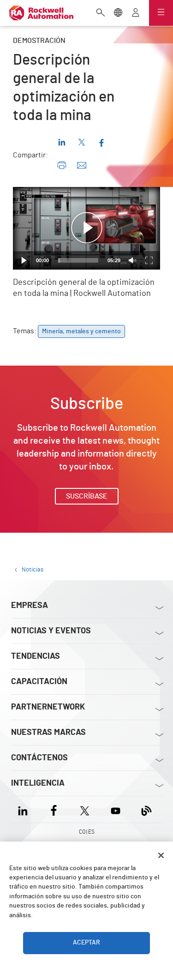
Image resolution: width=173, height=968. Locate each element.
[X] (85, 809)
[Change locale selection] (118, 13)
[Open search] (100, 13)
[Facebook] (54, 809)
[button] (86, 228)
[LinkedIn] (25, 809)
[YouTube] (115, 809)
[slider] (78, 260)
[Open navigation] (161, 13)
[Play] (24, 260)
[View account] (135, 13)
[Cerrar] (161, 855)
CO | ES (87, 832)
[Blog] (146, 809)
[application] (86, 228)
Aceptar (87, 942)
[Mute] (132, 260)
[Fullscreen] (149, 260)
